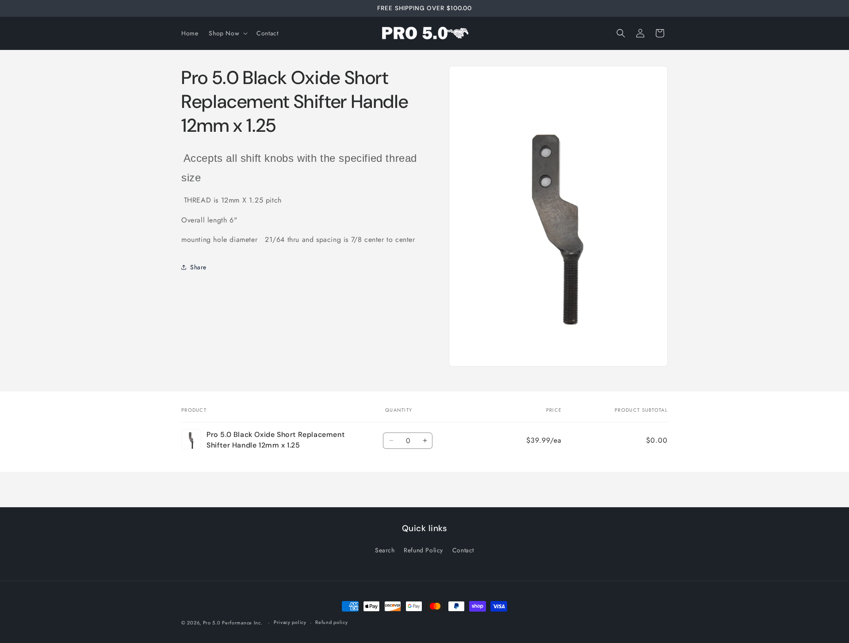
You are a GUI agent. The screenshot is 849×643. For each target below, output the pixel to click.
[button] (227, 33)
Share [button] (198, 266)
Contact (463, 550)
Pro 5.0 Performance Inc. (233, 622)
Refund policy (331, 622)
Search (385, 550)
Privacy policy (290, 622)
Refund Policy (423, 550)
